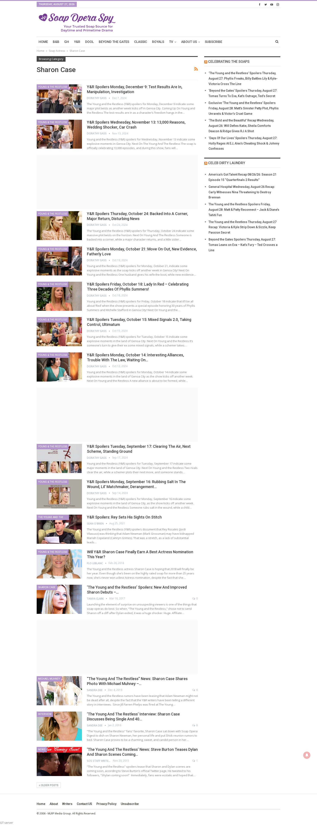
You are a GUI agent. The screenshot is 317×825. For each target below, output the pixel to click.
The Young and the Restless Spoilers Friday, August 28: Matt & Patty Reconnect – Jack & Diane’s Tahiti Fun (244, 210)
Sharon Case (47, 587)
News (41, 749)
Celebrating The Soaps (229, 62)
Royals (158, 42)
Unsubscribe (130, 804)
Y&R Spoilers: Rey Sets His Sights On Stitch (124, 517)
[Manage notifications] (306, 755)
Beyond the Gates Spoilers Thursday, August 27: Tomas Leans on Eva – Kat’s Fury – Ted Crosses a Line (243, 245)
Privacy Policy (106, 804)
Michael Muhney (49, 678)
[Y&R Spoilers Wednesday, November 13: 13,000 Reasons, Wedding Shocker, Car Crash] (59, 134)
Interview (45, 714)
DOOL (89, 42)
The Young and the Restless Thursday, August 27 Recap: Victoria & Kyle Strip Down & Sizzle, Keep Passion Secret (242, 227)
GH (66, 42)
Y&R (77, 42)
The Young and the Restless (53, 517)
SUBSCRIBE (213, 42)
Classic (140, 42)
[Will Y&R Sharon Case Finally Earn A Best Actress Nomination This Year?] (59, 563)
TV (171, 42)
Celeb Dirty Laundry (226, 163)
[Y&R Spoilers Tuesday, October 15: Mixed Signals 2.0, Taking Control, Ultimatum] (59, 331)
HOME (43, 42)
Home (41, 804)
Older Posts (49, 785)
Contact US (84, 804)
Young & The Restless (52, 86)
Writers (67, 804)
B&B (56, 42)
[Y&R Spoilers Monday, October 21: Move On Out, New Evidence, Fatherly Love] (59, 261)
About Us (189, 42)
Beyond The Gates (114, 42)
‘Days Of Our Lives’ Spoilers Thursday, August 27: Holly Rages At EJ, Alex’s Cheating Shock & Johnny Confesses (244, 143)
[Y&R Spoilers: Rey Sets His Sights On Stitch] (59, 529)
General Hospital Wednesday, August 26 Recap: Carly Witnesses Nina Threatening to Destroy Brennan (242, 192)
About (54, 804)
